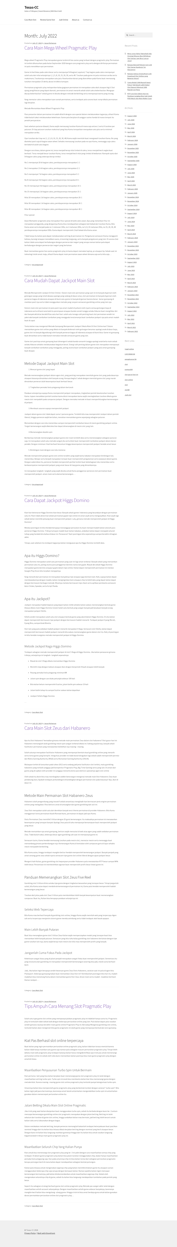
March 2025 (131, 185)
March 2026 (131, 136)
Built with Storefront (46, 1233)
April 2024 (131, 230)
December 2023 (133, 246)
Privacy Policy (30, 1233)
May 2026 (130, 128)
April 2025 (131, 181)
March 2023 (131, 283)
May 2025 (130, 177)
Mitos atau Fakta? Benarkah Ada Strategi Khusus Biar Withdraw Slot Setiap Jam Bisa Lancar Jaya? (139, 57)
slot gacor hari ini (131, 374)
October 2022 (132, 303)
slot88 (127, 390)
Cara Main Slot (30, 20)
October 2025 (132, 156)
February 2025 (132, 189)
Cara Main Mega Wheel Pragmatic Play (60, 48)
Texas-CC (31, 7)
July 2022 (130, 315)
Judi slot (128, 395)
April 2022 (131, 323)
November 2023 (133, 250)
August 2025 (132, 165)
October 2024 (132, 205)
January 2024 (132, 242)
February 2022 (132, 331)
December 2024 (133, 197)
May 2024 (130, 226)
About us (75, 20)
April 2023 (131, 279)
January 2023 (132, 291)
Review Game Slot (47, 20)
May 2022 (130, 319)
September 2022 (133, 307)
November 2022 (133, 299)
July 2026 (130, 120)
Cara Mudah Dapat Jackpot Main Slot (59, 280)
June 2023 (131, 270)
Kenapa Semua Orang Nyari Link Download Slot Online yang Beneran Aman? (139, 76)
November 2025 (133, 152)
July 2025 (130, 169)
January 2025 (132, 193)
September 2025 (133, 161)
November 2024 (133, 201)
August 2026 (132, 116)
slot (126, 364)
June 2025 (131, 173)
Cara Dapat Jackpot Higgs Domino (56, 500)
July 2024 (130, 217)
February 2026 (132, 140)
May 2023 (130, 274)
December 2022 (133, 295)
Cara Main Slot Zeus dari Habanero (57, 728)
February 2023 (132, 287)
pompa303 (129, 369)
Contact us (87, 20)
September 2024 (133, 209)
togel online (129, 349)
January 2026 (132, 144)
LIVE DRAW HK (130, 354)
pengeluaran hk (130, 359)
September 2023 (133, 258)
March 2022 (131, 327)
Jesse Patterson (50, 43)
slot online (129, 380)
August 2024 (132, 213)
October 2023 (132, 254)
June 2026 (131, 124)
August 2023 (132, 262)
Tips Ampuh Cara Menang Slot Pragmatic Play (67, 1006)
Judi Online (63, 20)
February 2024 (132, 238)
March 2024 (131, 234)
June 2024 (131, 222)
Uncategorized (37, 265)
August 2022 (132, 311)
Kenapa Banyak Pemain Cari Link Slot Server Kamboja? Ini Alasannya (139, 67)
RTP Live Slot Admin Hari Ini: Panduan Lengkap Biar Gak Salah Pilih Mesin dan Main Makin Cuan (139, 96)
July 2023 (130, 266)
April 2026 (131, 132)
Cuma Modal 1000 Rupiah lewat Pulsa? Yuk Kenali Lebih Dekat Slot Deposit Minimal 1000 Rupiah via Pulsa (139, 86)
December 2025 (133, 148)
